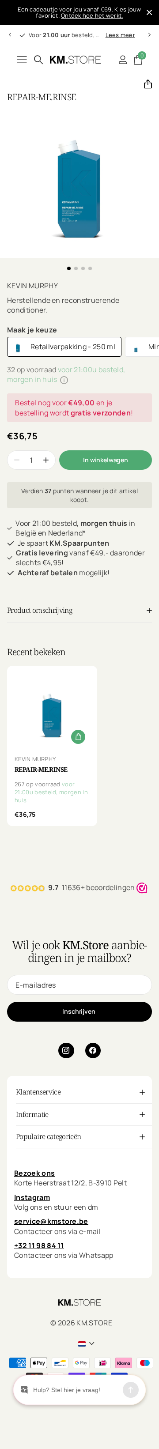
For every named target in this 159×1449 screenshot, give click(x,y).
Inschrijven (79, 1011)
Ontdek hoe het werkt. (92, 15)
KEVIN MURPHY (32, 286)
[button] (144, 84)
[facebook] (93, 1051)
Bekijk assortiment (22, 60)
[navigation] (9, 35)
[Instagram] (66, 1051)
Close (149, 12)
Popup (64, 379)
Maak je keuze (32, 330)
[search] (38, 60)
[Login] (122, 59)
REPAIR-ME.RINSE (41, 770)
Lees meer (120, 35)
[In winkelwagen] (78, 737)
